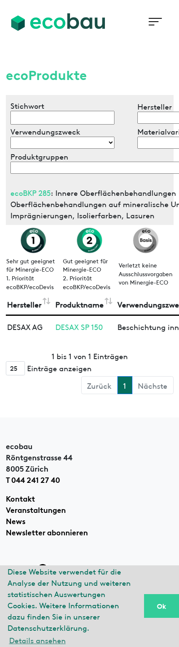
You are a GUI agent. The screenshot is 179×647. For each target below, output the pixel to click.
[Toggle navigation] (155, 22)
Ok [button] (161, 605)
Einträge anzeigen (58, 367)
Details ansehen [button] (37, 640)
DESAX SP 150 (79, 326)
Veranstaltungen (36, 509)
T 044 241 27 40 (33, 479)
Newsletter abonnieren (47, 531)
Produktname (79, 304)
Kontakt (20, 497)
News (15, 520)
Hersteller (24, 304)
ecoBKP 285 (30, 192)
